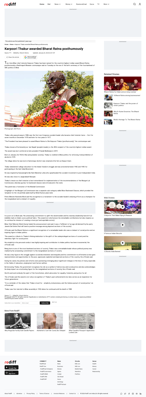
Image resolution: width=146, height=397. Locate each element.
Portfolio (77, 374)
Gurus (92, 4)
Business (60, 366)
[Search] (134, 4)
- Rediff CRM (43, 376)
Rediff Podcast (61, 384)
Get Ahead (60, 376)
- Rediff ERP (43, 379)
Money (68, 4)
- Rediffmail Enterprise (46, 369)
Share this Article (13, 57)
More (105, 4)
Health (94, 364)
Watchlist (78, 371)
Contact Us (72, 393)
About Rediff (8, 393)
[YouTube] (137, 394)
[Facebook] (129, 394)
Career (94, 369)
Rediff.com (88, 393)
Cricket (59, 374)
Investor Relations (59, 393)
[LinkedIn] (140, 394)
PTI (10, 53)
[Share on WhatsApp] (121, 394)
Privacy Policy (31, 393)
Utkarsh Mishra (24, 53)
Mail (49, 4)
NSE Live (77, 366)
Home (42, 4)
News (57, 4)
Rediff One (43, 366)
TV (98, 4)
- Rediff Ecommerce (45, 371)
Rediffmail (43, 364)
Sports (59, 371)
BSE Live (77, 364)
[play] (123, 207)
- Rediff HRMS (44, 374)
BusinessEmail (81, 4)
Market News (79, 369)
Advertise (19, 393)
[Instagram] (133, 394)
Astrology (60, 382)
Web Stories (109, 198)
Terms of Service (44, 393)
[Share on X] (125, 394)
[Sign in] (139, 4)
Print (55, 302)
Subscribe (44, 303)
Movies (59, 369)
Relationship (96, 371)
